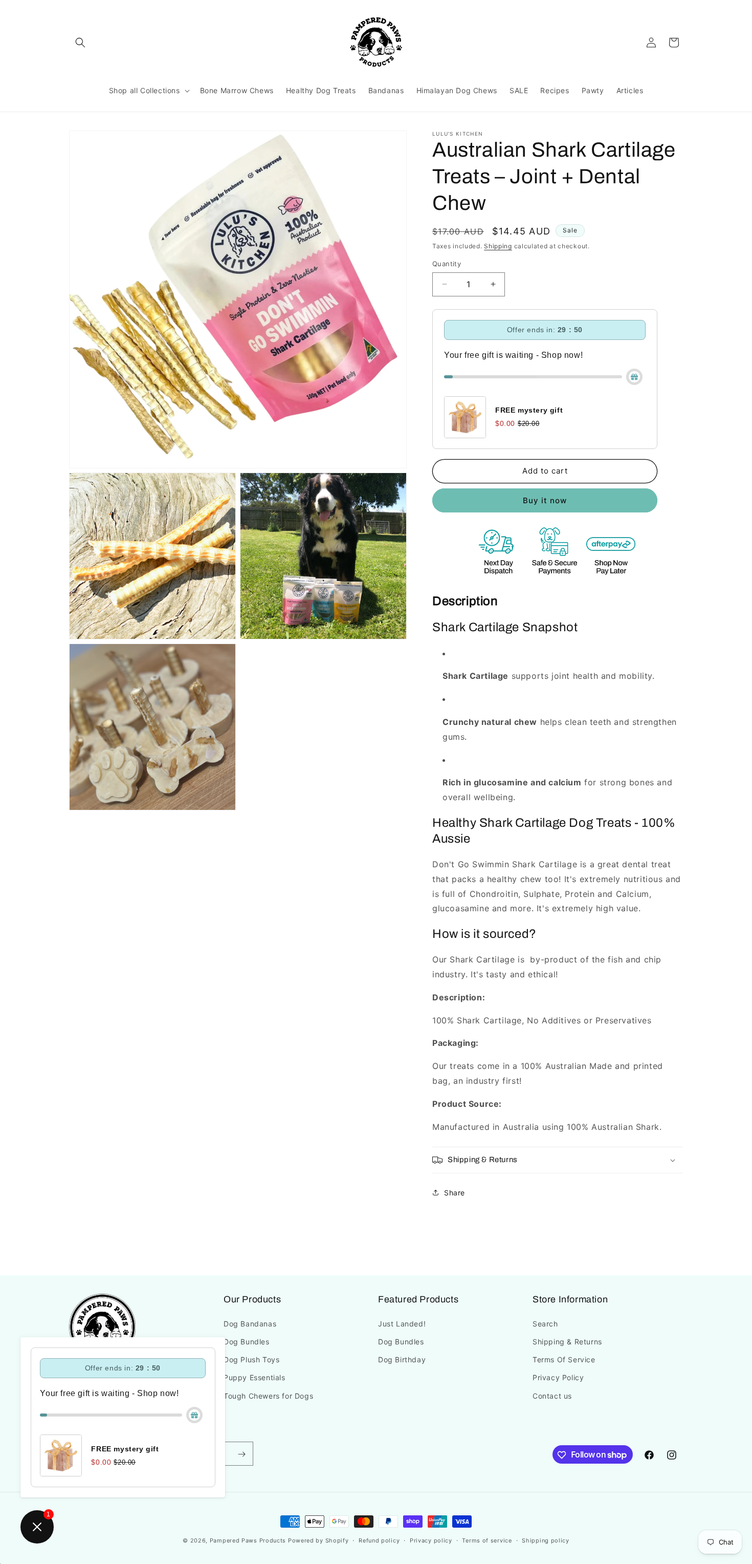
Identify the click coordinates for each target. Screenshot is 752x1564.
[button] (80, 42)
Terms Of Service (564, 1359)
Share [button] (454, 1192)
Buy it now (545, 500)
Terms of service (487, 1540)
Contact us (552, 1395)
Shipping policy (545, 1540)
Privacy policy (431, 1540)
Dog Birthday (402, 1359)
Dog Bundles (247, 1341)
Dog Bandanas (250, 1323)
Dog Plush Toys (251, 1359)
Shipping (498, 246)
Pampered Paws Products (248, 1540)
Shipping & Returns (567, 1341)
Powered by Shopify (318, 1540)
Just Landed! (402, 1323)
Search (545, 1323)
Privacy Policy (558, 1377)
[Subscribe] (241, 1454)
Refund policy (379, 1540)
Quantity (446, 264)
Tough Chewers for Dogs (268, 1395)
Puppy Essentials (254, 1377)
